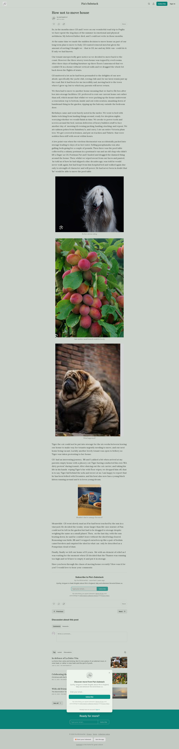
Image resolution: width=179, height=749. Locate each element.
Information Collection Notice (89, 704)
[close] (109, 672)
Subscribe (89, 697)
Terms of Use (99, 702)
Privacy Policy (105, 704)
